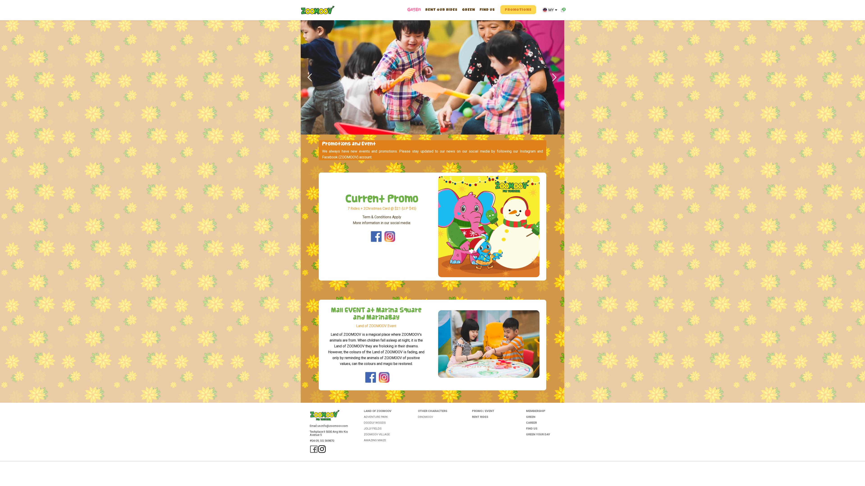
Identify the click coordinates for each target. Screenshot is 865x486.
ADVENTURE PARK (376, 416)
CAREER (531, 422)
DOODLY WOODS (375, 422)
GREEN (530, 416)
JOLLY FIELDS (373, 428)
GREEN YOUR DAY (538, 434)
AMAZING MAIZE (375, 440)
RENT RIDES (480, 416)
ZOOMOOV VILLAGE (377, 434)
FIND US (531, 428)
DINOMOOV (425, 416)
